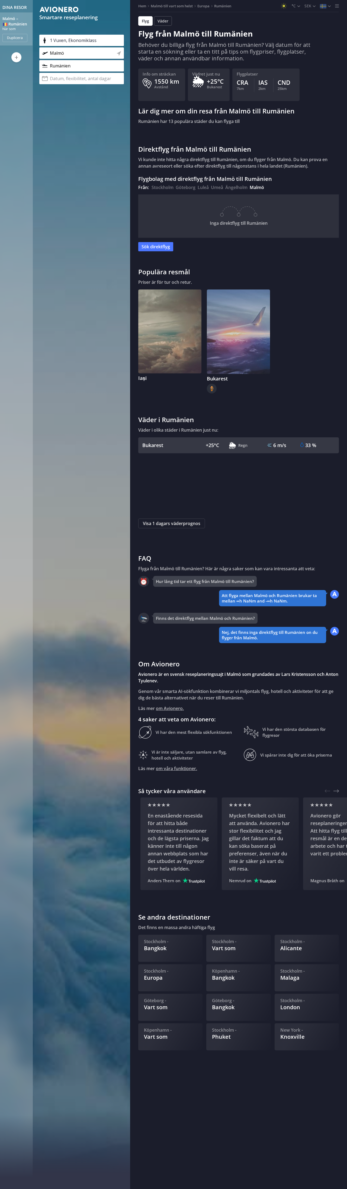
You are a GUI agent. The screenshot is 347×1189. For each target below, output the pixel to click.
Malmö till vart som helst (172, 6)
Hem (142, 6)
